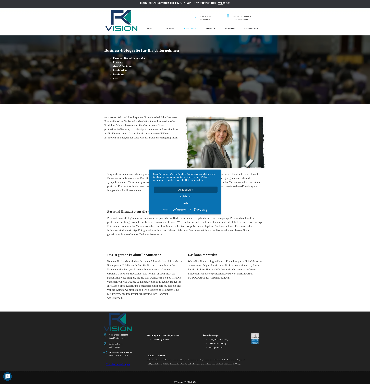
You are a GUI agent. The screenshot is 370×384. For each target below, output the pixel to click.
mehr (186, 203)
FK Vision (170, 29)
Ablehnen (186, 196)
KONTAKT (210, 29)
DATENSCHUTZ (251, 29)
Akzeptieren (185, 189)
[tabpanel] (208, 17)
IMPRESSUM (230, 29)
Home (149, 29)
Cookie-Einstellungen (118, 364)
